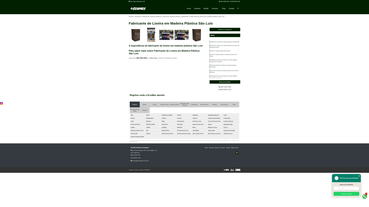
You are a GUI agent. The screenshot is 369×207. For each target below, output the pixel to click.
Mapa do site (234, 147)
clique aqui (153, 58)
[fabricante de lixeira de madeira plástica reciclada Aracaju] (151, 35)
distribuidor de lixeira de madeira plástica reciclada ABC (224, 42)
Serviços (215, 8)
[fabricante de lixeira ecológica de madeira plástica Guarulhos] (166, 35)
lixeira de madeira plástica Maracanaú (220, 51)
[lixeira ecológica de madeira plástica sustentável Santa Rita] (136, 35)
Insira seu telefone (346, 184)
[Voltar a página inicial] (138, 9)
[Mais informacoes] (238, 8)
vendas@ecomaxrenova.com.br (140, 160)
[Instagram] (236, 152)
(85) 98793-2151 (235, 1)
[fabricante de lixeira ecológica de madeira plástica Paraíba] (182, 35)
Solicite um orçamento (225, 29)
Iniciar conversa (346, 194)
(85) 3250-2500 (224, 1)
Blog (223, 8)
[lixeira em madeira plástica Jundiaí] (197, 35)
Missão (206, 8)
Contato (231, 8)
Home (189, 8)
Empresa (197, 8)
